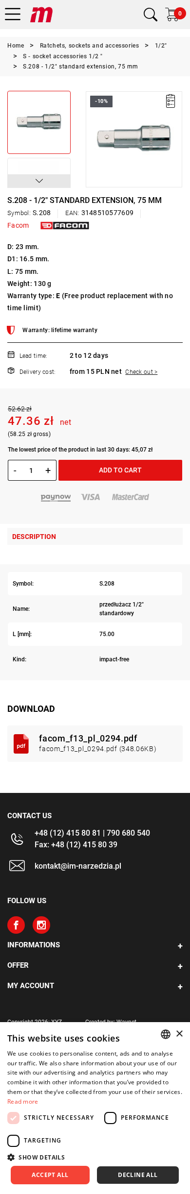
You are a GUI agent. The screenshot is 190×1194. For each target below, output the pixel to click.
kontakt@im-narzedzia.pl (78, 866)
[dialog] (95, 1108)
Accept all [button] (50, 1175)
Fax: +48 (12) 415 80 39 (76, 844)
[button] (39, 181)
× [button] (179, 1034)
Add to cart (120, 470)
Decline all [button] (137, 1175)
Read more (22, 1101)
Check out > (141, 372)
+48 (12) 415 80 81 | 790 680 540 (92, 833)
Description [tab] (34, 536)
